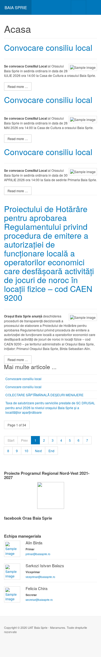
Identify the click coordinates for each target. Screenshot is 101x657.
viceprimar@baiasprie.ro (40, 577)
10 (26, 450)
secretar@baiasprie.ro (39, 600)
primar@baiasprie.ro (38, 554)
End (51, 450)
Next (38, 450)
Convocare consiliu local (48, 47)
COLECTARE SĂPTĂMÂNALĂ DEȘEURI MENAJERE (44, 394)
